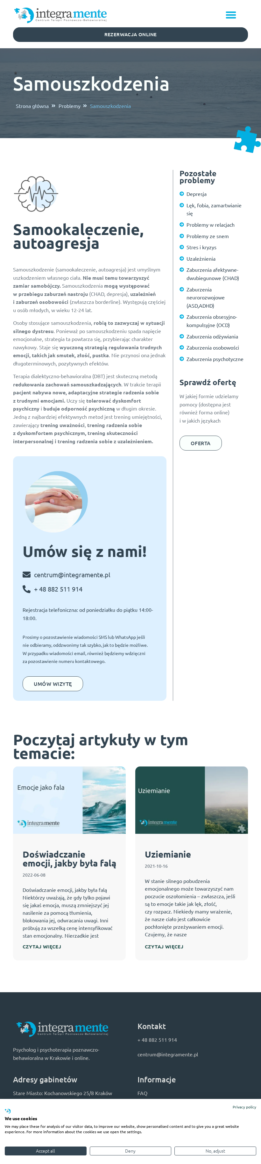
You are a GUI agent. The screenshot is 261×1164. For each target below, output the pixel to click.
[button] (231, 14)
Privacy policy (244, 1106)
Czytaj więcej (42, 946)
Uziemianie (168, 854)
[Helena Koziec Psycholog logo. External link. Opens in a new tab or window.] (8, 1111)
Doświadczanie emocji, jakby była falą (69, 858)
